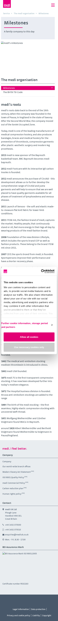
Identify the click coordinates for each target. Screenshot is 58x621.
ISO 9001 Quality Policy (13, 477)
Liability (36, 615)
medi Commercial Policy (13, 482)
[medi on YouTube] (25, 600)
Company (6, 461)
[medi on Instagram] (18, 600)
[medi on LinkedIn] (46, 600)
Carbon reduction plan (12, 488)
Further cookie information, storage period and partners (24, 325)
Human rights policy (11, 493)
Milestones (9, 87)
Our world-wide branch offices (16, 466)
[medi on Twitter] (32, 600)
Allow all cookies (29, 337)
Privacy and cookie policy (18, 615)
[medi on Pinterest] (39, 600)
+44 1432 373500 (13, 524)
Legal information (21, 609)
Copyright (46, 615)
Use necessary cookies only (29, 347)
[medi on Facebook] (11, 600)
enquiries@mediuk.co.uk (16, 534)
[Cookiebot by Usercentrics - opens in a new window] (41, 271)
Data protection (38, 609)
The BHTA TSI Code (13, 92)
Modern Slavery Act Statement (16, 472)
